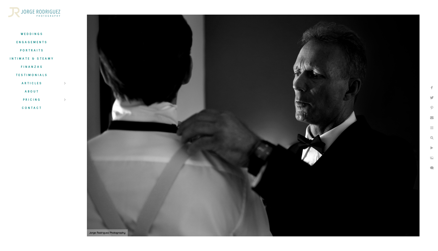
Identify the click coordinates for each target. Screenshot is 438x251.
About (32, 91)
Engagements (32, 42)
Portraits (32, 50)
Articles (32, 83)
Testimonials (32, 75)
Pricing (32, 100)
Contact (32, 108)
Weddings (32, 34)
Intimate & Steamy (32, 58)
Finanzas (32, 67)
